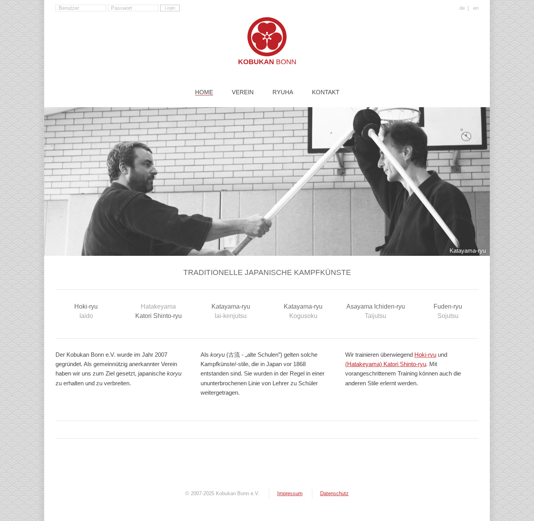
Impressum (290, 493)
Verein (243, 92)
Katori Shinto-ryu (158, 311)
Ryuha (282, 92)
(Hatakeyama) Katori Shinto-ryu (385, 364)
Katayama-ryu (230, 311)
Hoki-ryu (86, 311)
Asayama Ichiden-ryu (375, 311)
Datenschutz (334, 493)
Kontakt (325, 92)
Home (204, 92)
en (475, 8)
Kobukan (267, 61)
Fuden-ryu (448, 311)
